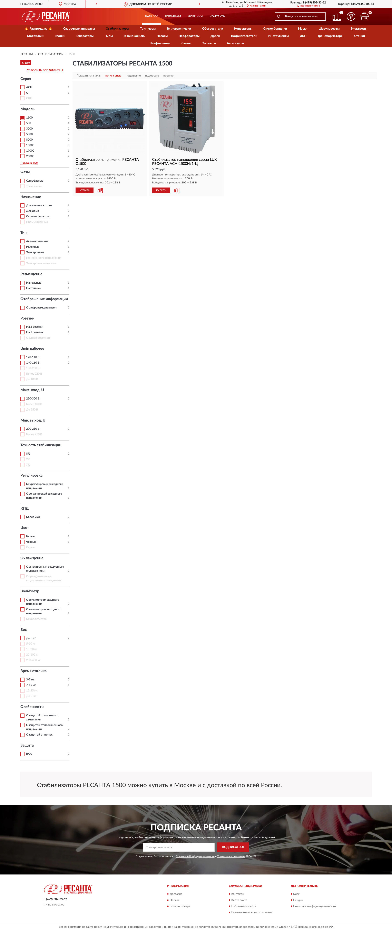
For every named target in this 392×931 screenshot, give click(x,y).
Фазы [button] (25, 172)
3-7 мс (30, 679)
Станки (359, 36)
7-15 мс (31, 685)
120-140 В (32, 357)
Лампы (186, 43)
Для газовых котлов (39, 205)
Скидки (298, 900)
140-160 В (32, 362)
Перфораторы (189, 36)
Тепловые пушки (179, 28)
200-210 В (32, 428)
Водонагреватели (244, 36)
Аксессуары (235, 43)
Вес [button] (23, 630)
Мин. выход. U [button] (32, 420)
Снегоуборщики (275, 28)
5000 (29, 134)
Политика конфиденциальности (314, 906)
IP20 (29, 753)
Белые (30, 536)
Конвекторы (243, 28)
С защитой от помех (39, 734)
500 (28, 123)
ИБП (303, 36)
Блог (296, 894)
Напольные (33, 282)
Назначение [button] (30, 197)
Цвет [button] (24, 528)
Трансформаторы (330, 36)
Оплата (174, 900)
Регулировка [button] (31, 475)
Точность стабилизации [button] (40, 445)
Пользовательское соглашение (251, 912)
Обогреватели (212, 28)
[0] (364, 16)
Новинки (195, 16)
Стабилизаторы (117, 28)
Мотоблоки (35, 36)
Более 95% (33, 517)
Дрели (215, 36)
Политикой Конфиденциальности (195, 856)
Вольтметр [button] (29, 591)
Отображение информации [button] (44, 299)
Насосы (162, 36)
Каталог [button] (151, 16)
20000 (30, 156)
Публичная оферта (243, 906)
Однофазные (34, 180)
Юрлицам (173, 16)
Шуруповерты (329, 28)
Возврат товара (180, 906)
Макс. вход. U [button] (32, 390)
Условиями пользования (231, 856)
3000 (29, 128)
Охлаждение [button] (31, 558)
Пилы (109, 36)
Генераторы (85, 36)
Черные (31, 541)
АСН (29, 87)
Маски (302, 28)
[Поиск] (279, 16)
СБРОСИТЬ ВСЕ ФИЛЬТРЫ (45, 70)
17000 (30, 150)
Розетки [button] (27, 318)
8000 (29, 139)
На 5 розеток (34, 332)
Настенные (33, 288)
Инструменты (278, 36)
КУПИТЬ (84, 190)
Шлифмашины (159, 43)
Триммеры (148, 28)
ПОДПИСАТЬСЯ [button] (233, 847)
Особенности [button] (32, 707)
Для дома (32, 211)
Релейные (32, 246)
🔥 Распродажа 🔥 (38, 28)
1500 (29, 117)
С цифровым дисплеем (41, 307)
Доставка (176, 894)
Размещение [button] (31, 274)
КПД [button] (24, 508)
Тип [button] (23, 233)
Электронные (35, 252)
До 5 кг (31, 638)
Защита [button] (27, 745)
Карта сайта (239, 900)
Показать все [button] (29, 162)
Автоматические (37, 241)
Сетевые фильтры (37, 216)
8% (28, 453)
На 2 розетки (34, 326)
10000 (30, 145)
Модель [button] (27, 109)
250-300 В (32, 398)
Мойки (60, 36)
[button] (308, 5)
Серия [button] (25, 79)
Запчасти (209, 43)
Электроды (359, 28)
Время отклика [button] (33, 671)
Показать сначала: (89, 75)
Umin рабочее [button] (32, 349)
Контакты (218, 16)
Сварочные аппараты (79, 28)
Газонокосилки (135, 36)
